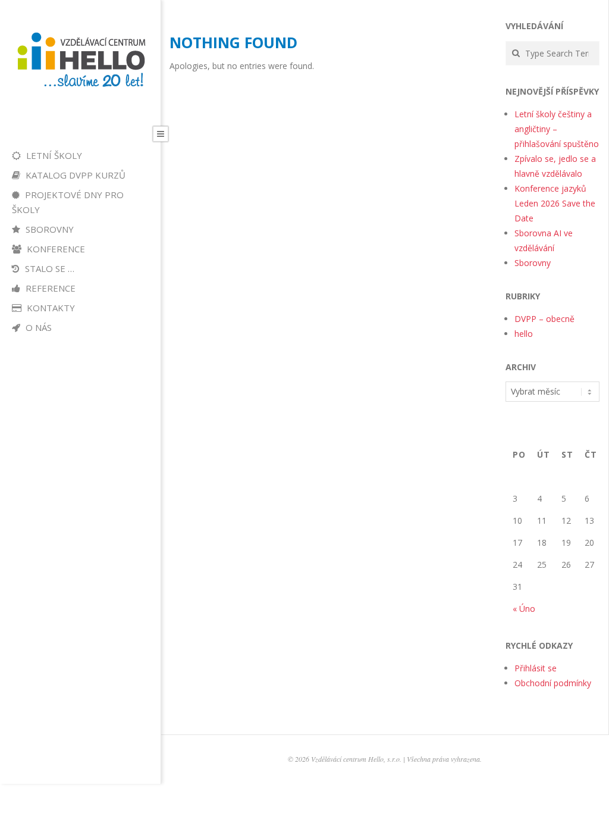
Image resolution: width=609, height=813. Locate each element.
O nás (37, 327)
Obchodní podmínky (552, 683)
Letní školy (53, 155)
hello (523, 333)
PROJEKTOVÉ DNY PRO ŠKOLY (68, 202)
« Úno (524, 608)
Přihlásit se (535, 668)
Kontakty (49, 308)
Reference (49, 288)
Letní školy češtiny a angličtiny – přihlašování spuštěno (556, 128)
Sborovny (48, 229)
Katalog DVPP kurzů (74, 175)
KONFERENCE (54, 249)
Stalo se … (48, 268)
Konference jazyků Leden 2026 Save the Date (554, 203)
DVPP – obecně (544, 318)
